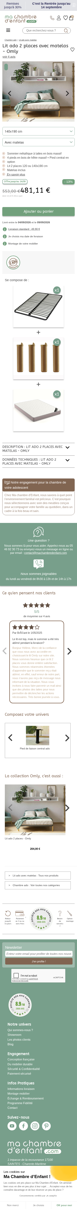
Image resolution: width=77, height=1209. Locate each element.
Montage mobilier (19, 1093)
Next (67, 93)
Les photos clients (19, 1039)
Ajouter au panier (39, 211)
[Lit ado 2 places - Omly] (35, 809)
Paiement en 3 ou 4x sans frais (20, 921)
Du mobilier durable (20, 1064)
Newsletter (13, 947)
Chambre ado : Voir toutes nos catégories (36, 885)
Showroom (14, 1034)
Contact (12, 1107)
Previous (9, 93)
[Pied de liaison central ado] (37, 735)
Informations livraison (21, 1088)
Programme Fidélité (20, 1103)
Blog (10, 1044)
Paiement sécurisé (19, 1073)
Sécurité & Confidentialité (24, 1068)
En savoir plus (16, 174)
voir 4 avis (9, 56)
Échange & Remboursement (26, 1098)
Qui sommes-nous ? (20, 1030)
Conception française (21, 1059)
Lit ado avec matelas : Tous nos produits (35, 875)
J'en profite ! (39, 961)
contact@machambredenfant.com (45, 552)
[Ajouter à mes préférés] (72, 50)
